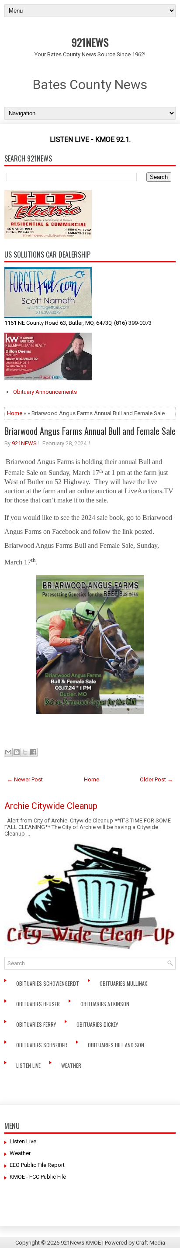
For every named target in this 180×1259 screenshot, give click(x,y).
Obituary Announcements (45, 392)
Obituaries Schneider (42, 1045)
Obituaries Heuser (38, 1004)
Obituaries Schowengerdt (48, 983)
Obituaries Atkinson (106, 1004)
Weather (72, 1065)
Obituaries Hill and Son (116, 1045)
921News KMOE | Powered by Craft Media (113, 1242)
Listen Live (29, 1065)
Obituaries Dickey (98, 1024)
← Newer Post (25, 779)
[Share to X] (25, 752)
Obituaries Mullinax (124, 983)
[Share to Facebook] (33, 752)
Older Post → (156, 779)
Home (14, 413)
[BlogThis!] (16, 752)
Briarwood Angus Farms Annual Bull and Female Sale (90, 431)
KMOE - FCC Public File (38, 1176)
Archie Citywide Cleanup (50, 806)
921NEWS (90, 42)
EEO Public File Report (37, 1165)
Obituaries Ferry (36, 1024)
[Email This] (8, 752)
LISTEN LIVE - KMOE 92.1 (89, 139)
